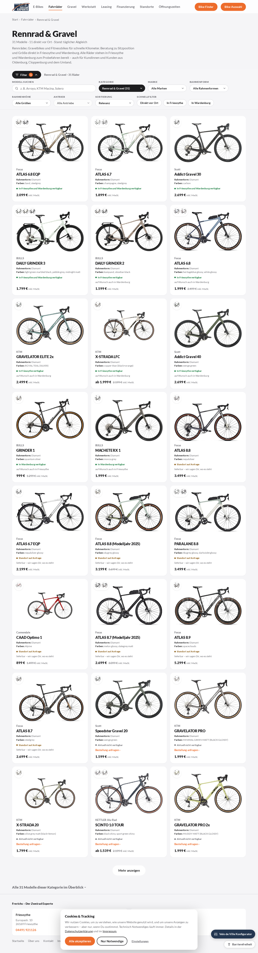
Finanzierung (126, 6)
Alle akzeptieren (80, 941)
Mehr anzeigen (129, 870)
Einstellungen (140, 941)
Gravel (71, 6)
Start (15, 19)
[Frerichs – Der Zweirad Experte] (21, 7)
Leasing (106, 6)
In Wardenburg (200, 103)
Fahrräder (55, 6)
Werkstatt (89, 6)
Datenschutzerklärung (79, 931)
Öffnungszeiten (169, 6)
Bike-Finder (206, 6)
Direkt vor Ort (149, 103)
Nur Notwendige (112, 941)
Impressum (110, 931)
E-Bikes (38, 6)
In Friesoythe (175, 103)
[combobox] (54, 88)
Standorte (147, 6)
